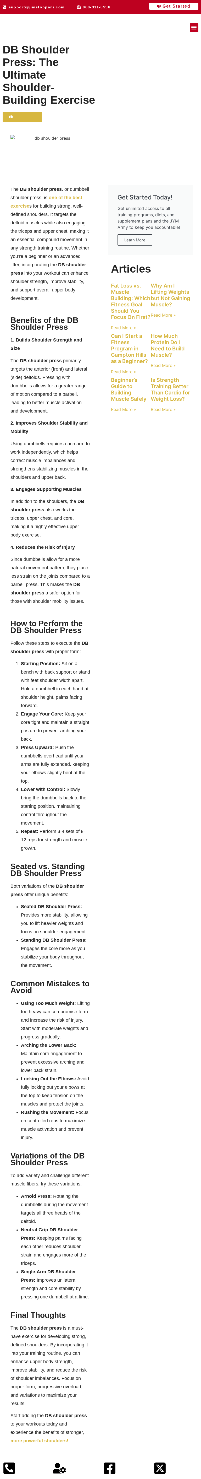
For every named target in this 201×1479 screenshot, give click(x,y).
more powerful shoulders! (39, 1440)
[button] (194, 27)
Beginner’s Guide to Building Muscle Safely (129, 389)
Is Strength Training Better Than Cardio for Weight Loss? (170, 389)
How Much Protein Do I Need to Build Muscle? (168, 345)
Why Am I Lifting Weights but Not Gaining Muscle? (170, 295)
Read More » (123, 327)
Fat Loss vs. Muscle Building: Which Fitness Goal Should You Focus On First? (130, 301)
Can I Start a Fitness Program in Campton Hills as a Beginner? (129, 348)
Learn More (135, 239)
